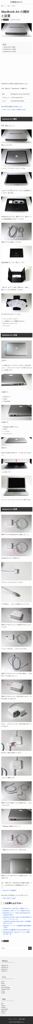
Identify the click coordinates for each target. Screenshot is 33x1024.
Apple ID (3, 1011)
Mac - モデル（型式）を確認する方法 (14, 109)
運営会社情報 (22, 1019)
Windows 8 (4, 969)
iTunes (3, 1013)
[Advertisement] (16, 68)
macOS (6, 19)
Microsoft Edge (5, 987)
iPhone (3, 1005)
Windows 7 (4, 971)
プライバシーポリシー (13, 1019)
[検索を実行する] (30, 948)
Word (2, 983)
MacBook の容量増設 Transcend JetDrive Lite (16, 929)
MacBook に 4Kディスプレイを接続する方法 (16, 910)
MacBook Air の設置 (10, 51)
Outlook (3, 985)
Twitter (3, 993)
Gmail (3, 991)
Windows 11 (4, 965)
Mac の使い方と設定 (9, 898)
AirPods (3, 1007)
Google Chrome (5, 989)
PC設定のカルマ (16, 2)
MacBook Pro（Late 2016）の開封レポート (16, 908)
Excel (2, 981)
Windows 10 (4, 967)
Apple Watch (4, 1009)
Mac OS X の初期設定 (9, 890)
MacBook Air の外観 (10, 49)
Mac (2, 1003)
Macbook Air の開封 (9, 47)
